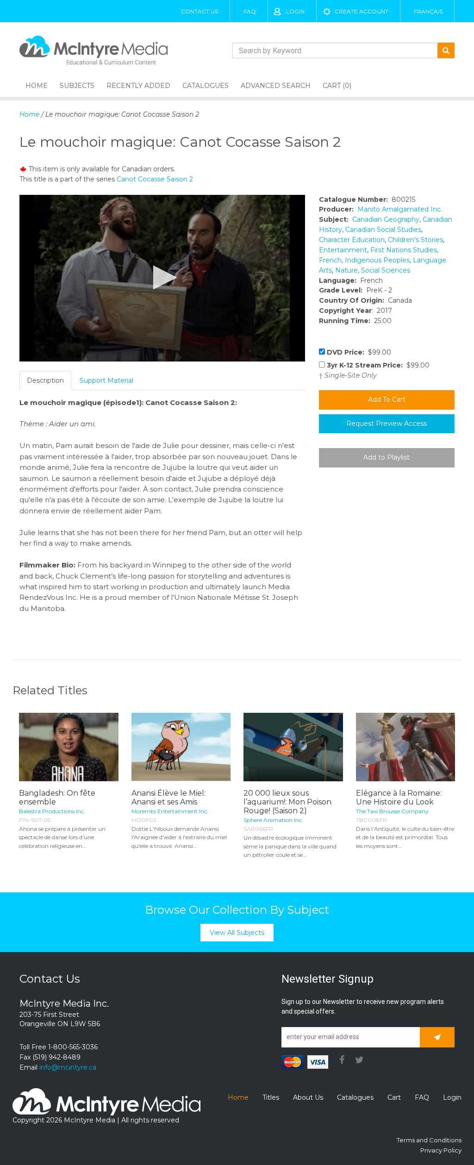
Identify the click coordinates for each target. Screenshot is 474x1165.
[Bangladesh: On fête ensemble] (68, 747)
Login (295, 11)
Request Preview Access (386, 423)
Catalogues (205, 85)
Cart (394, 1097)
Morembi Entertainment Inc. (169, 811)
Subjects (77, 85)
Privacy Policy (441, 1150)
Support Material (106, 380)
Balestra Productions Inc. (52, 811)
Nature (346, 270)
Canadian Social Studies (383, 229)
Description (45, 380)
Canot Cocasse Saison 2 (155, 179)
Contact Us (199, 11)
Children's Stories (415, 240)
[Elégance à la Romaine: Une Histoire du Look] (405, 747)
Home (36, 85)
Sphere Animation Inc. (273, 819)
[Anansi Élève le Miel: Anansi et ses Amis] (181, 747)
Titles (270, 1097)
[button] (162, 277)
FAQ (249, 11)
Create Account (361, 11)
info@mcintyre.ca (67, 1067)
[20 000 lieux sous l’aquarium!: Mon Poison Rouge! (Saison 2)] (293, 747)
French (330, 260)
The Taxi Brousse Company (392, 811)
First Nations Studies (403, 250)
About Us (308, 1097)
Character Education (352, 240)
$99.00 (359, 352)
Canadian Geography (385, 219)
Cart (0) (337, 85)
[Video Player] (162, 278)
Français (428, 11)
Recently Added (138, 85)
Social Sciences (385, 270)
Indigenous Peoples (377, 260)
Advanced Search (276, 85)
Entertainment (343, 250)
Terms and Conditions (429, 1140)
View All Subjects (237, 932)
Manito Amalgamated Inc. (399, 209)
